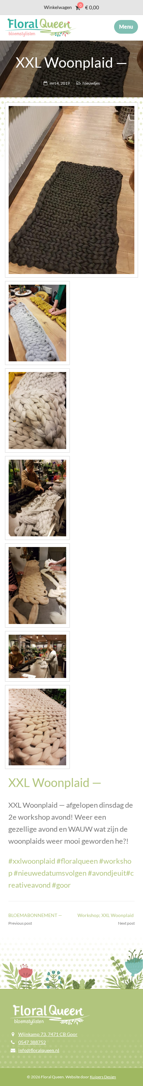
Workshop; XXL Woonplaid (106, 915)
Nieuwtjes (91, 83)
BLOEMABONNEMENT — (35, 915)
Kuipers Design (103, 1076)
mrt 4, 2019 (60, 83)
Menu (126, 26)
